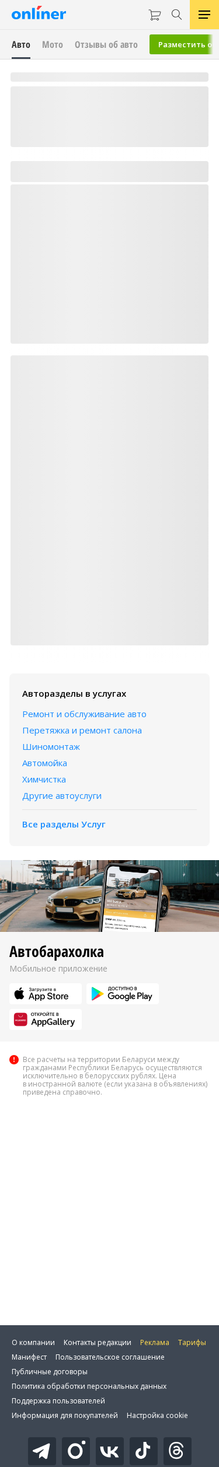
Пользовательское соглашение (110, 1357)
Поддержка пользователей (58, 1401)
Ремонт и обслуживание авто (84, 713)
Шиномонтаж (51, 746)
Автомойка (44, 763)
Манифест (29, 1357)
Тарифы (192, 1342)
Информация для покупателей (65, 1415)
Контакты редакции (97, 1342)
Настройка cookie (157, 1415)
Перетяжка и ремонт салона (82, 730)
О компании (33, 1342)
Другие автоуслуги (62, 795)
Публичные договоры (50, 1372)
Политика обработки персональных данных (89, 1386)
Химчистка (44, 779)
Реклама (154, 1342)
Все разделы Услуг (64, 824)
